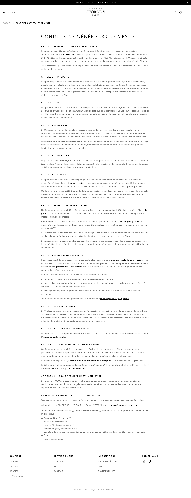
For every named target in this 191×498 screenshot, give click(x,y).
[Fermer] (187, 2)
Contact (58, 471)
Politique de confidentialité (53, 337)
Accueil (7, 23)
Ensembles (15, 466)
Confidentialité (106, 471)
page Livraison (78, 183)
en (9, 12)
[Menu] (186, 12)
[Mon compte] (175, 12)
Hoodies (14, 471)
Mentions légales (107, 462)
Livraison (59, 462)
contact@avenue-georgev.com (125, 221)
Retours (58, 466)
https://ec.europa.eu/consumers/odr (68, 368)
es (15, 12)
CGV (100, 466)
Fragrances (16, 476)
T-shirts (14, 462)
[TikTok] (150, 461)
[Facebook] (156, 461)
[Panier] (180, 12)
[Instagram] (144, 461)
